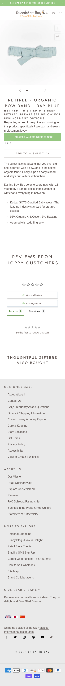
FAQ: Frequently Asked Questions (28, 407)
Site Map (13, 571)
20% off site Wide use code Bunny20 (32, 3)
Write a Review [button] (34, 295)
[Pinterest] (33, 637)
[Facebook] (6, 637)
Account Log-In (17, 394)
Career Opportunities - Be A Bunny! (29, 558)
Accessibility (15, 450)
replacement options (24, 118)
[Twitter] (15, 637)
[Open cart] (53, 13)
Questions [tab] (34, 311)
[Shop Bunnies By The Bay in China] (22, 617)
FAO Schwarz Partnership (24, 501)
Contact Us (14, 400)
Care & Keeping (17, 425)
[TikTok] (51, 637)
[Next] (45, 90)
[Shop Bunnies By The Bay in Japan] (15, 617)
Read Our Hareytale (20, 482)
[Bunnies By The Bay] (30, 13)
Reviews (13, 495)
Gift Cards (14, 438)
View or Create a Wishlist (23, 456)
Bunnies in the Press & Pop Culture (29, 507)
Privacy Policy (16, 444)
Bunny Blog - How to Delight (25, 540)
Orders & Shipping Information (26, 413)
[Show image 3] (34, 90)
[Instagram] (24, 637)
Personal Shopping (19, 533)
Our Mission (15, 476)
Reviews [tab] (13, 311)
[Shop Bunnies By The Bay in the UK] (8, 617)
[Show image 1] (27, 90)
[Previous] (19, 90)
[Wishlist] (60, 13)
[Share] (58, 37)
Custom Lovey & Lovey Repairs (27, 419)
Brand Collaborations (21, 577)
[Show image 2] (31, 90)
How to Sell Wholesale (22, 565)
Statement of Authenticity (23, 514)
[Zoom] (58, 28)
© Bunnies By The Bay (32, 652)
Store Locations (17, 431)
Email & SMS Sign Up (21, 552)
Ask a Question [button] (34, 303)
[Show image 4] (38, 90)
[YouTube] (42, 637)
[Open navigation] (5, 13)
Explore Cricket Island (21, 489)
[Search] (47, 12)
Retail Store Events (19, 546)
